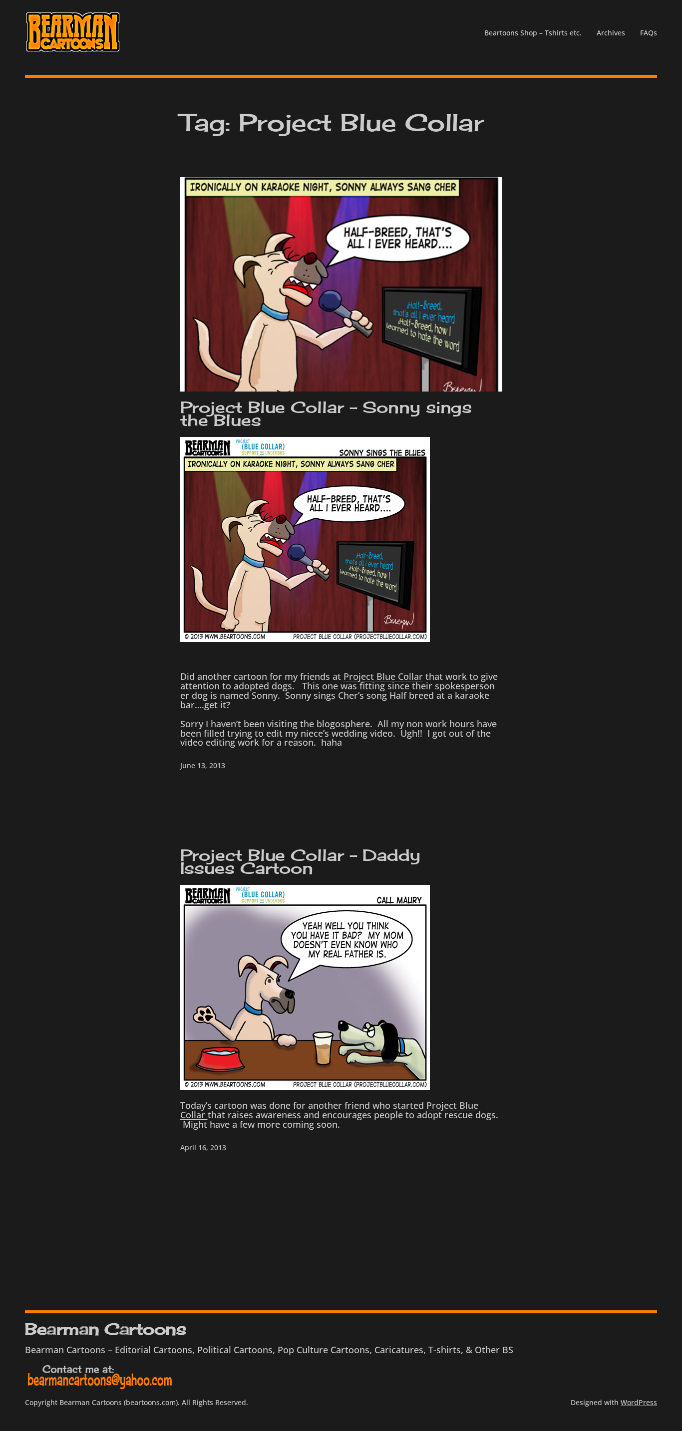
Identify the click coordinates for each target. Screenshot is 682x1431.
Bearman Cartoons (105, 1329)
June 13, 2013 (202, 765)
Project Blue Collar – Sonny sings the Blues (326, 414)
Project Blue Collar (383, 676)
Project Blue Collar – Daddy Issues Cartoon (300, 862)
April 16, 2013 (203, 1147)
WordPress (639, 1402)
